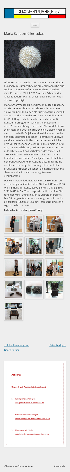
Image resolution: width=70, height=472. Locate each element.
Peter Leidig (57, 345)
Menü (35, 25)
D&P (64, 465)
